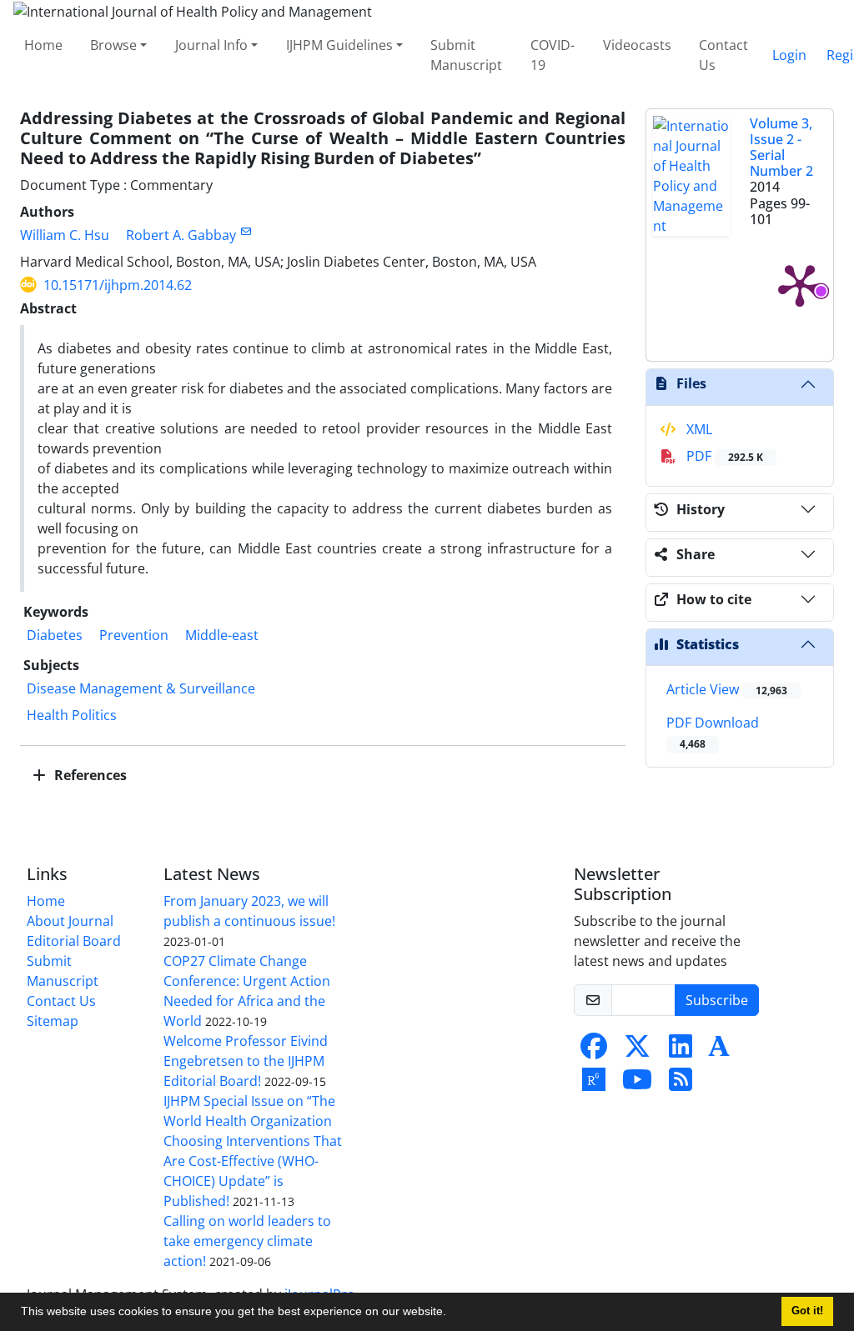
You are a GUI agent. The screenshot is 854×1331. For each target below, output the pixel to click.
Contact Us (723, 55)
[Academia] (719, 1051)
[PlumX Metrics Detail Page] (800, 284)
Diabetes (55, 635)
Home (43, 45)
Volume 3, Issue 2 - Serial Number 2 (781, 147)
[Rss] (681, 1084)
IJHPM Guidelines (339, 45)
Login (789, 55)
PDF (723, 456)
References (89, 775)
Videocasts (637, 45)
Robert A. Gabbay (181, 235)
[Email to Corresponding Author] (245, 231)
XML (697, 429)
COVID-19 (552, 55)
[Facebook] (594, 1051)
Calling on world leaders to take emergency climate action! (247, 1241)
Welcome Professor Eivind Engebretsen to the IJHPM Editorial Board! (245, 1061)
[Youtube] (637, 1084)
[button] (452, 1313)
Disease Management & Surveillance (141, 688)
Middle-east (222, 635)
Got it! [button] (807, 1311)
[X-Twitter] (637, 1051)
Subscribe (717, 1000)
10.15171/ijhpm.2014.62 (117, 285)
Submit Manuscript (466, 55)
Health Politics (72, 715)
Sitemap (52, 1021)
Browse (113, 45)
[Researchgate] (594, 1084)
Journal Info (211, 45)
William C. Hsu (64, 235)
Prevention (133, 635)
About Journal (70, 921)
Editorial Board (74, 941)
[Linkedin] (681, 1051)
